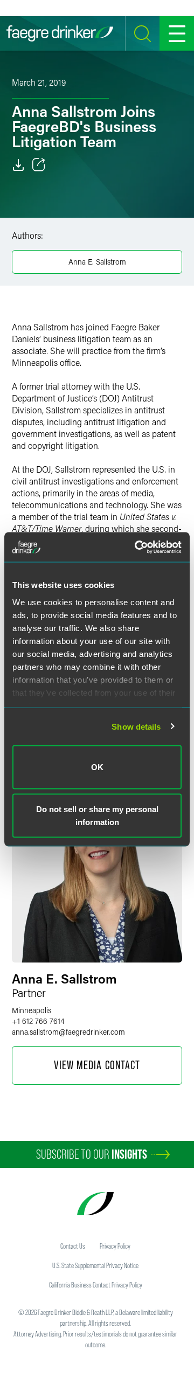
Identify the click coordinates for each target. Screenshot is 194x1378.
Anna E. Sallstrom (97, 262)
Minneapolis (31, 1010)
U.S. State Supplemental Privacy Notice (95, 1265)
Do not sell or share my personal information (97, 815)
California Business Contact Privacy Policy (95, 1284)
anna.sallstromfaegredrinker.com (68, 1032)
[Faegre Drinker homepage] (59, 33)
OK (97, 767)
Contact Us (72, 1246)
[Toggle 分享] (39, 165)
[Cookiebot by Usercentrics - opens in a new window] (137, 547)
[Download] (18, 165)
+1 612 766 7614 (38, 1021)
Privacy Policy (115, 1246)
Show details (136, 726)
